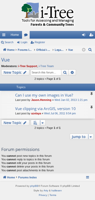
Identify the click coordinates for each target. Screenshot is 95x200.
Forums (27, 36)
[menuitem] (90, 50)
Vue (5, 59)
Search (9, 42)
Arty (46, 190)
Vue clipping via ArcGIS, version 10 (45, 108)
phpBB (34, 185)
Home (15, 35)
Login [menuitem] (84, 36)
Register (40, 42)
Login (24, 42)
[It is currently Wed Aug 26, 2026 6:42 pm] (83, 50)
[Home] (47, 15)
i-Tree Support (27, 66)
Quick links (5, 36)
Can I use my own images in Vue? (44, 95)
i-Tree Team (46, 66)
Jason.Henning (41, 99)
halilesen (56, 190)
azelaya (36, 113)
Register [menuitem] (92, 36)
